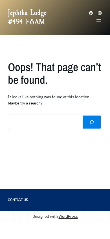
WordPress (68, 216)
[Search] (92, 122)
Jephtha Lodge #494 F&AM (27, 17)
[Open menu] (98, 20)
